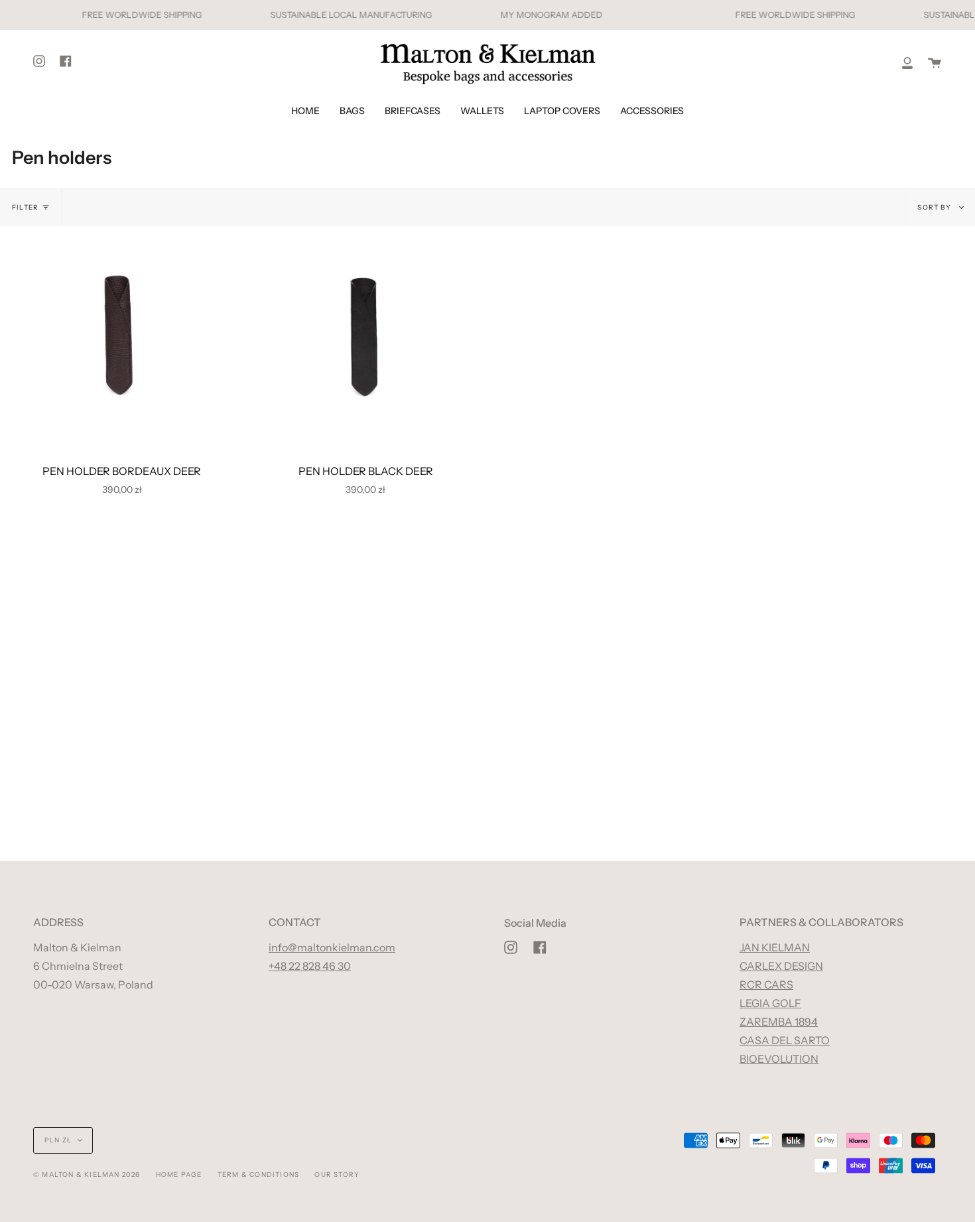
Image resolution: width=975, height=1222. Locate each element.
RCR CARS (766, 984)
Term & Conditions (258, 1174)
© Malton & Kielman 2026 (87, 1174)
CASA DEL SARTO (785, 1040)
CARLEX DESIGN (781, 966)
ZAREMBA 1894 (779, 1021)
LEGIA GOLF (770, 1003)
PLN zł (58, 1140)
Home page (179, 1174)
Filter (25, 207)
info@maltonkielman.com (332, 947)
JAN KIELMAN (775, 947)
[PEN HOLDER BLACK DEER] (366, 336)
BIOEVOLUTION (779, 1058)
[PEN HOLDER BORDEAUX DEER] (122, 336)
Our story (336, 1174)
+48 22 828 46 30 (310, 966)
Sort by (935, 207)
